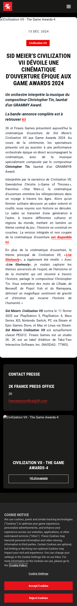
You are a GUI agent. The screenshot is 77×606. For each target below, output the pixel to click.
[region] (38, 554)
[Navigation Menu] (68, 6)
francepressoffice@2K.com (28, 401)
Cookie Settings (38, 573)
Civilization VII (38, 43)
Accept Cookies (39, 585)
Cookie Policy (18, 565)
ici (24, 119)
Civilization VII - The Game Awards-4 (38, 465)
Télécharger (39, 478)
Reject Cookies (38, 598)
